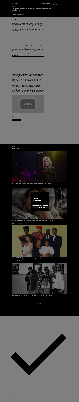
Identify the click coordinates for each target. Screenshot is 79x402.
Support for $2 (40, 205)
